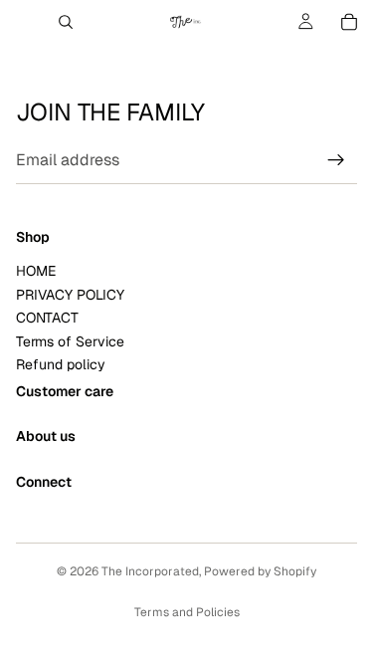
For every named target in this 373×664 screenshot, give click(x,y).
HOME (36, 271)
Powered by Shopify (260, 571)
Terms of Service (70, 341)
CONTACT (47, 318)
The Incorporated (150, 571)
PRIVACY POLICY (70, 295)
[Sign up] (336, 160)
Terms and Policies (187, 612)
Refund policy (60, 364)
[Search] (66, 22)
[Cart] (349, 22)
